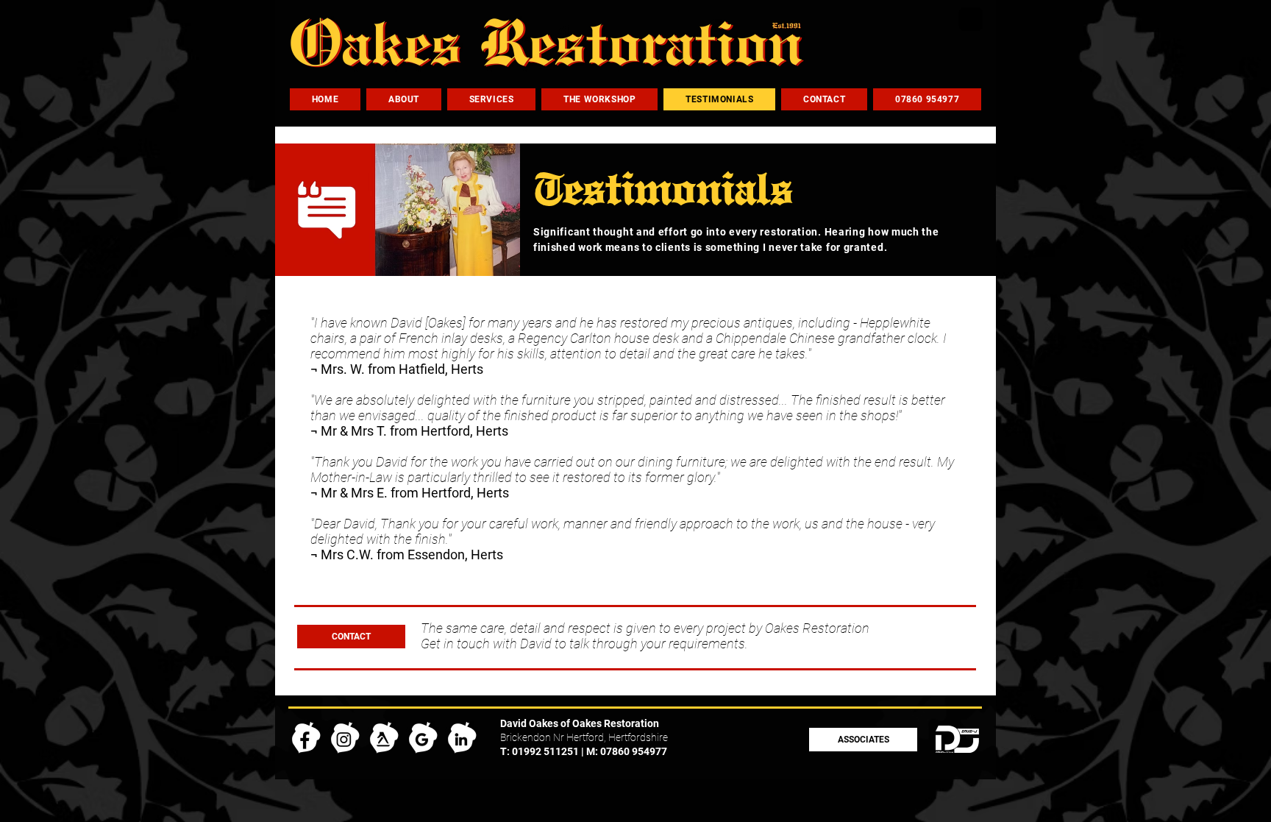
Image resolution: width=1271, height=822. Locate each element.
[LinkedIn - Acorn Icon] (461, 737)
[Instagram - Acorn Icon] (344, 737)
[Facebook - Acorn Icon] (305, 737)
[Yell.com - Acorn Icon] (383, 737)
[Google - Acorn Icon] (422, 737)
